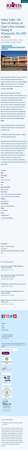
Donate (3, 323)
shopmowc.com (5, 201)
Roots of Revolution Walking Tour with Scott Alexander (12, 292)
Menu (25, 1)
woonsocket (4, 49)
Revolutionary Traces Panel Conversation (13, 284)
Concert (3, 189)
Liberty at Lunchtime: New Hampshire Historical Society (12, 267)
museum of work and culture (9, 47)
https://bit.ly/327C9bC (10, 137)
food (11, 45)
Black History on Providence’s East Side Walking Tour (13, 301)
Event (6, 189)
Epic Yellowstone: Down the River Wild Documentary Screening (12, 276)
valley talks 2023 (20, 47)
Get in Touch (5, 330)
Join (3, 325)
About (3, 327)
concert (3, 45)
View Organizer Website (7, 218)
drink (7, 45)
